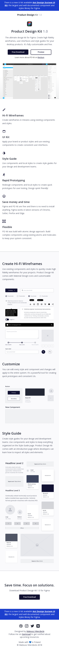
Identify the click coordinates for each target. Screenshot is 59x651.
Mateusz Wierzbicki (35, 631)
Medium (41, 57)
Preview (41, 52)
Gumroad (26, 634)
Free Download (18, 52)
